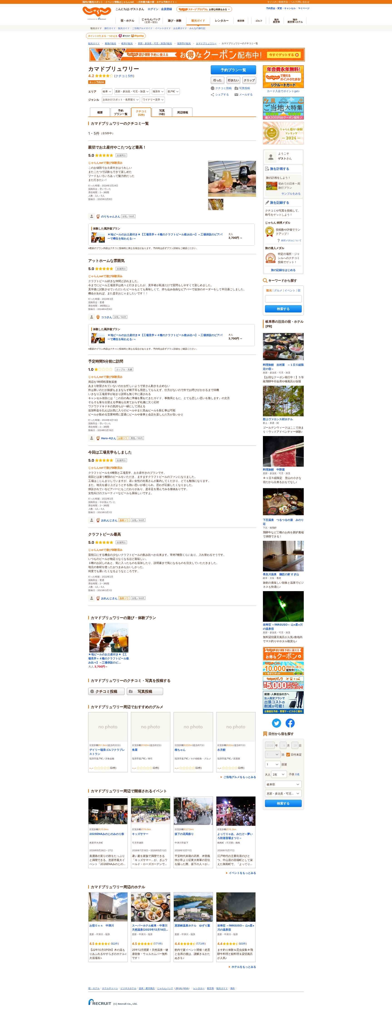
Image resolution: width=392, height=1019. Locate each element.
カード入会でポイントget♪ (283, 91)
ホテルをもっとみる (244, 966)
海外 (276, 20)
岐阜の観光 (127, 43)
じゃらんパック (151, 20)
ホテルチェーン (110, 988)
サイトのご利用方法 (277, 1)
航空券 (241, 20)
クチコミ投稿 (223, 88)
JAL (181, 988)
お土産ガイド (180, 28)
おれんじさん (109, 520)
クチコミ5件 (124, 76)
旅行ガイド (110, 28)
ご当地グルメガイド (142, 28)
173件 (201, 943)
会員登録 (166, 9)
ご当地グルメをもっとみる (239, 777)
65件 (243, 943)
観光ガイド (124, 28)
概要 (100, 112)
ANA (186, 988)
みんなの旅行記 (197, 28)
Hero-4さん (108, 438)
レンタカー (222, 20)
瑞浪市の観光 (184, 43)
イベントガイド (163, 28)
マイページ (303, 8)
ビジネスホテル (128, 988)
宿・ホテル (94, 988)
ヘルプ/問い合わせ (299, 1)
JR (176, 988)
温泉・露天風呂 (147, 988)
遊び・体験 (174, 20)
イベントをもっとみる (242, 873)
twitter (276, 723)
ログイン (153, 9)
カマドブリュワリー (206, 43)
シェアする (222, 94)
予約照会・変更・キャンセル (281, 8)
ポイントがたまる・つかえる (103, 35)
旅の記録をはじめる (283, 270)
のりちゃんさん (110, 216)
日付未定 (296, 754)
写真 (162, 112)
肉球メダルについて (291, 240)
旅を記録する (279, 202)
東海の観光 (110, 43)
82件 (115, 943)
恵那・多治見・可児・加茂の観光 (155, 43)
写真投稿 (244, 88)
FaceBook (290, 723)
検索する (283, 309)
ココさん (106, 317)
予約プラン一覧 (233, 70)
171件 (158, 943)
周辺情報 (182, 112)
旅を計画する (279, 169)
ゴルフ (258, 20)
